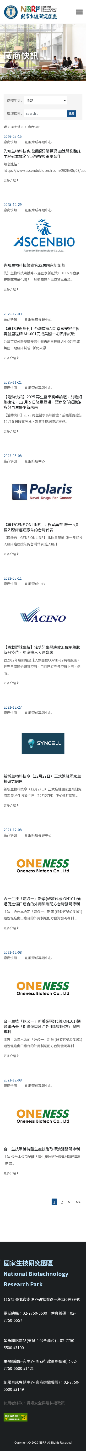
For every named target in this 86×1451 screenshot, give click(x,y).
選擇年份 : (14, 100)
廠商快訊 (34, 126)
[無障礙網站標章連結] (15, 1416)
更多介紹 (43, 165)
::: (5, 121)
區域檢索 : (14, 113)
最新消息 (17, 126)
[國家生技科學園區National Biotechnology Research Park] (30, 10)
